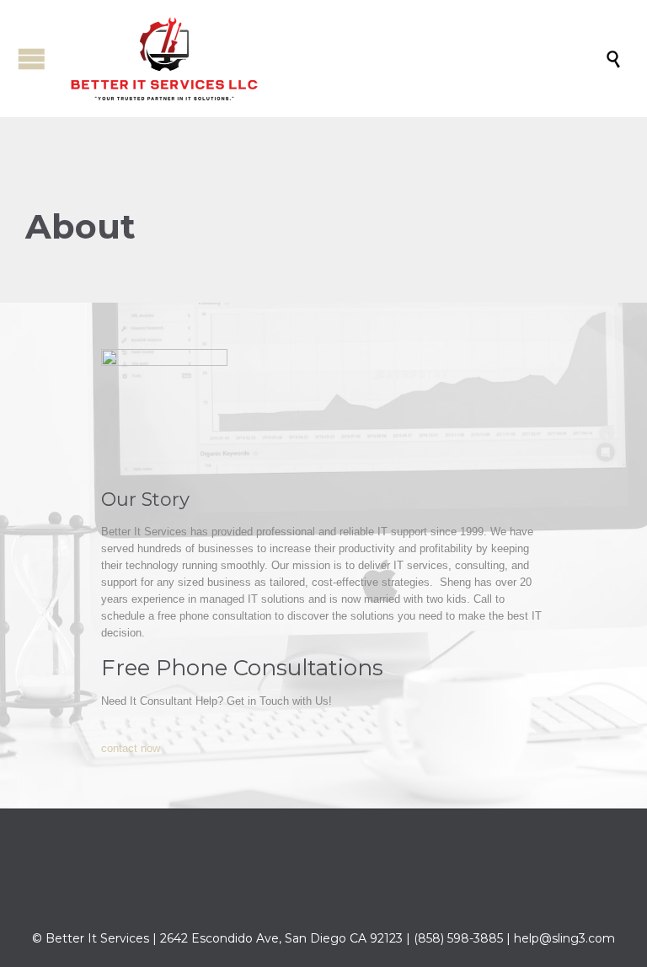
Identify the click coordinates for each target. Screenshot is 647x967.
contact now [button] (130, 748)
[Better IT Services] (332, 58)
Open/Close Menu (31, 58)
